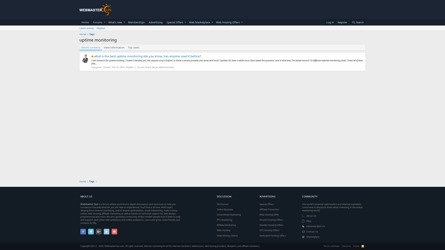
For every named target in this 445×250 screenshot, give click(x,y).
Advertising (156, 22)
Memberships (136, 22)
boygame (96, 67)
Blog (308, 221)
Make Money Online (227, 235)
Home (85, 22)
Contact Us (312, 231)
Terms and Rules (332, 246)
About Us (311, 215)
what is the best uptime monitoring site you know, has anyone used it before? (147, 56)
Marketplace (312, 236)
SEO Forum (222, 204)
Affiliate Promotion (269, 209)
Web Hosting (223, 230)
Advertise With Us (315, 226)
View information (114, 47)
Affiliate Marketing (226, 225)
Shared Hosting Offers (271, 219)
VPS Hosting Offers (269, 230)
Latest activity (86, 28)
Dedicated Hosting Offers (273, 235)
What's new (115, 22)
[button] (104, 22)
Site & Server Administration (159, 67)
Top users (133, 47)
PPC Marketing (224, 219)
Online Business (225, 209)
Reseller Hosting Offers (271, 225)
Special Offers (175, 22)
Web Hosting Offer (269, 214)
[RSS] (363, 246)
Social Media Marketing (229, 214)
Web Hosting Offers (228, 22)
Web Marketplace (199, 22)
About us (346, 246)
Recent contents (90, 47)
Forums (97, 22)
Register (101, 28)
